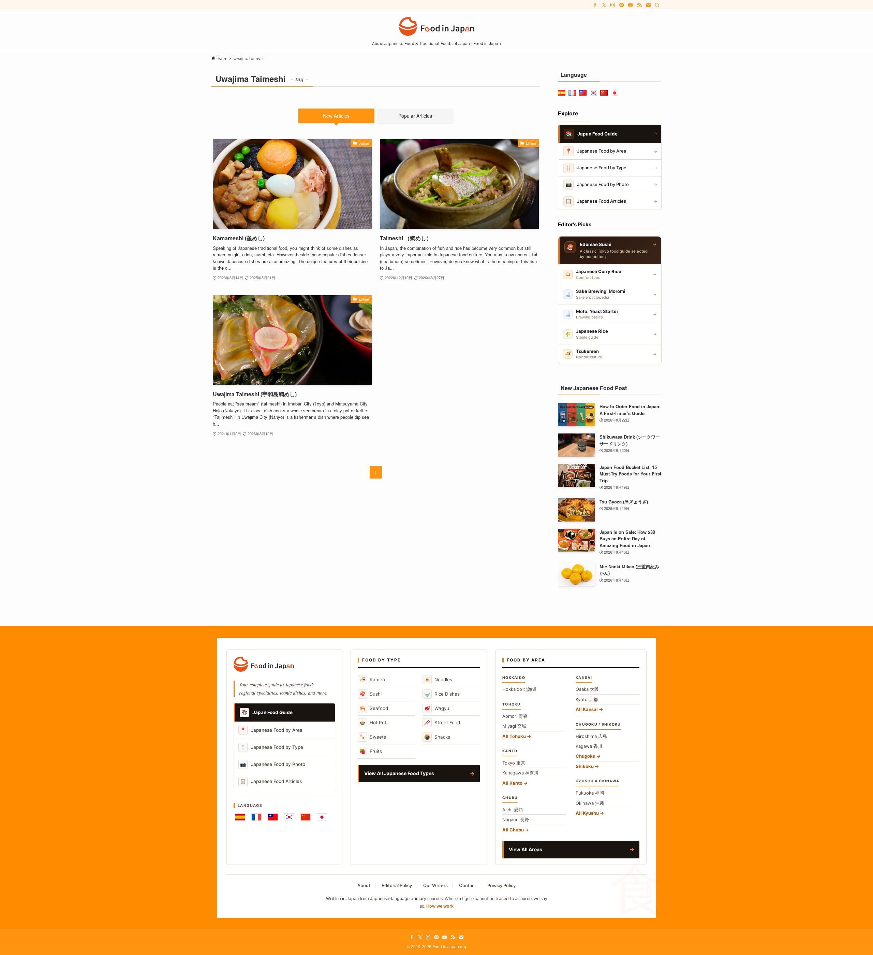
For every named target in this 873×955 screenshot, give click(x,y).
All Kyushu (587, 813)
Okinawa (590, 803)
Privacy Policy (501, 885)
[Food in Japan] (436, 26)
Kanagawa (520, 772)
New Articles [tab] (336, 115)
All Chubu (513, 829)
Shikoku (585, 766)
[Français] (256, 817)
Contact (467, 885)
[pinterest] (621, 5)
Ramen (372, 679)
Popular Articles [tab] (415, 115)
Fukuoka (590, 793)
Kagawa (589, 746)
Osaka (587, 689)
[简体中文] (305, 817)
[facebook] (595, 5)
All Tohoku (514, 736)
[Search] (657, 5)
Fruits (370, 751)
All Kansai (587, 709)
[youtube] (630, 5)
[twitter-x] (604, 5)
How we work (440, 906)
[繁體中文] (272, 817)
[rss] (639, 5)
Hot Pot (372, 722)
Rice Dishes (442, 694)
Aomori (515, 716)
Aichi (512, 809)
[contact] (648, 5)
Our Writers (435, 885)
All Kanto (512, 783)
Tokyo (513, 763)
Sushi (370, 694)
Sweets (372, 737)
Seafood (373, 708)
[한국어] (289, 817)
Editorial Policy (397, 885)
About (363, 885)
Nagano (515, 819)
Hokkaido (519, 689)
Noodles (438, 679)
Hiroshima (591, 736)
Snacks (437, 737)
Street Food (442, 722)
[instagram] (612, 5)
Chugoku (585, 756)
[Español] (240, 817)
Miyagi (514, 726)
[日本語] (321, 817)
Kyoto (587, 699)
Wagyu (436, 708)
